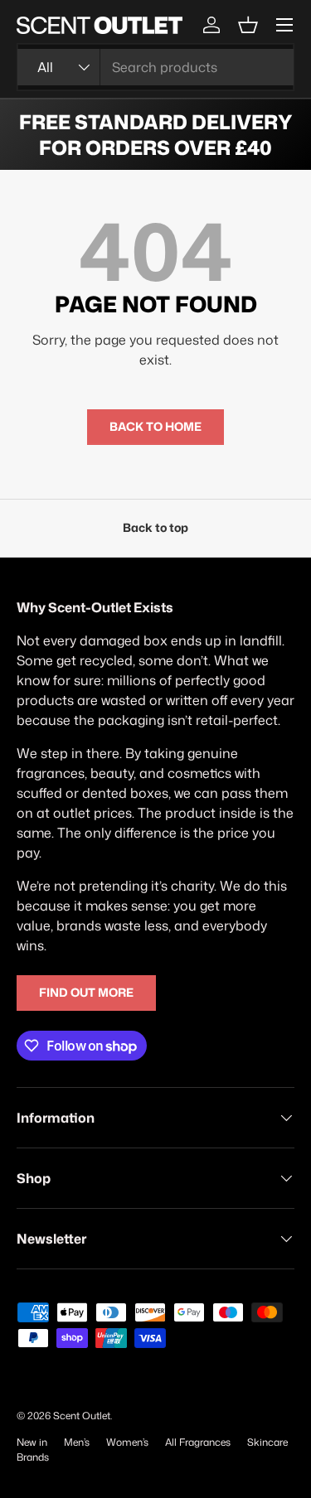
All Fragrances (198, 1442)
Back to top (155, 527)
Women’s (127, 1442)
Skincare (267, 1442)
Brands (33, 1457)
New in (32, 1442)
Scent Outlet (81, 1416)
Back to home (155, 426)
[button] (248, 25)
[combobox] (155, 67)
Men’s (77, 1442)
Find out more (86, 992)
